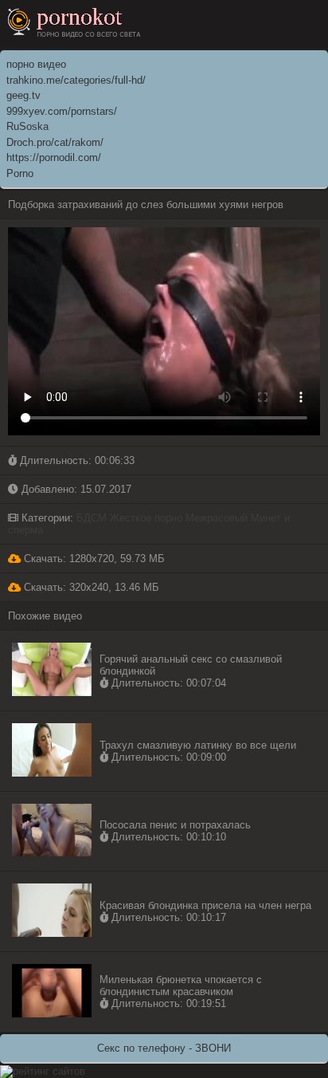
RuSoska (27, 126)
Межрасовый (216, 518)
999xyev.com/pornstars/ (61, 111)
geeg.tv (23, 95)
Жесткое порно (146, 518)
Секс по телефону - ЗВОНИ (164, 1048)
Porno (19, 173)
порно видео (36, 64)
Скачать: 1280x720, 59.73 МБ (93, 559)
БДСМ (91, 518)
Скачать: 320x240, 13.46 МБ (90, 587)
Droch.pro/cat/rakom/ (54, 142)
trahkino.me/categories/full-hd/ (76, 80)
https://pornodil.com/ (53, 157)
